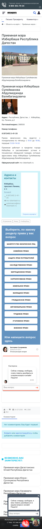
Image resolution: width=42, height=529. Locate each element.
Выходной (7, 192)
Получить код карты (29, 214)
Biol (7, 412)
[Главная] (2, 24)
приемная (7, 221)
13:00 (12, 143)
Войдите (7, 433)
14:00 (17, 143)
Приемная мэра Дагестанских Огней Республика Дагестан (19, 468)
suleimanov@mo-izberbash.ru (13, 204)
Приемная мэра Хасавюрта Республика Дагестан (17, 492)
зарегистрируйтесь (24, 433)
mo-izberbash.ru (13, 200)
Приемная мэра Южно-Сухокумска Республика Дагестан (16, 480)
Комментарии (9, 417)
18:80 (37, 140)
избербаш (25, 221)
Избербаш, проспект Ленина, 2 (12, 186)
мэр (16, 221)
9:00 (30, 140)
